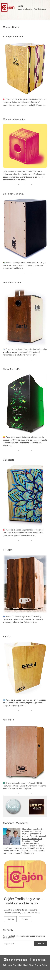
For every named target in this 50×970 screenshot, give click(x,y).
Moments (8, 119)
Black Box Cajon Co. (13, 193)
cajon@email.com (17, 959)
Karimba (7, 636)
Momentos (19, 119)
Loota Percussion (12, 282)
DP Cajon (7, 549)
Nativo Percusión (11, 369)
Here (5, 171)
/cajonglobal (38, 959)
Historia (10, 919)
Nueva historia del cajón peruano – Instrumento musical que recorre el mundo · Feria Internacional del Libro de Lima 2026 (34, 834)
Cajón (20, 6)
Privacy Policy (41, 965)
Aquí (36, 174)
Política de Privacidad (12, 965)
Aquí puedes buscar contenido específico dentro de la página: (24, 937)
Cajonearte (8, 459)
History (25, 919)
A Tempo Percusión (13, 36)
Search (41, 943)
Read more (29, 853)
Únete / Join (28, 965)
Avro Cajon (8, 719)
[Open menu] (2, 15)
